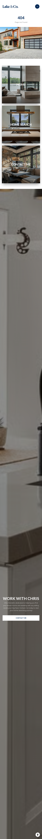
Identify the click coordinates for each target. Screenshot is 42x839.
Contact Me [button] (21, 618)
